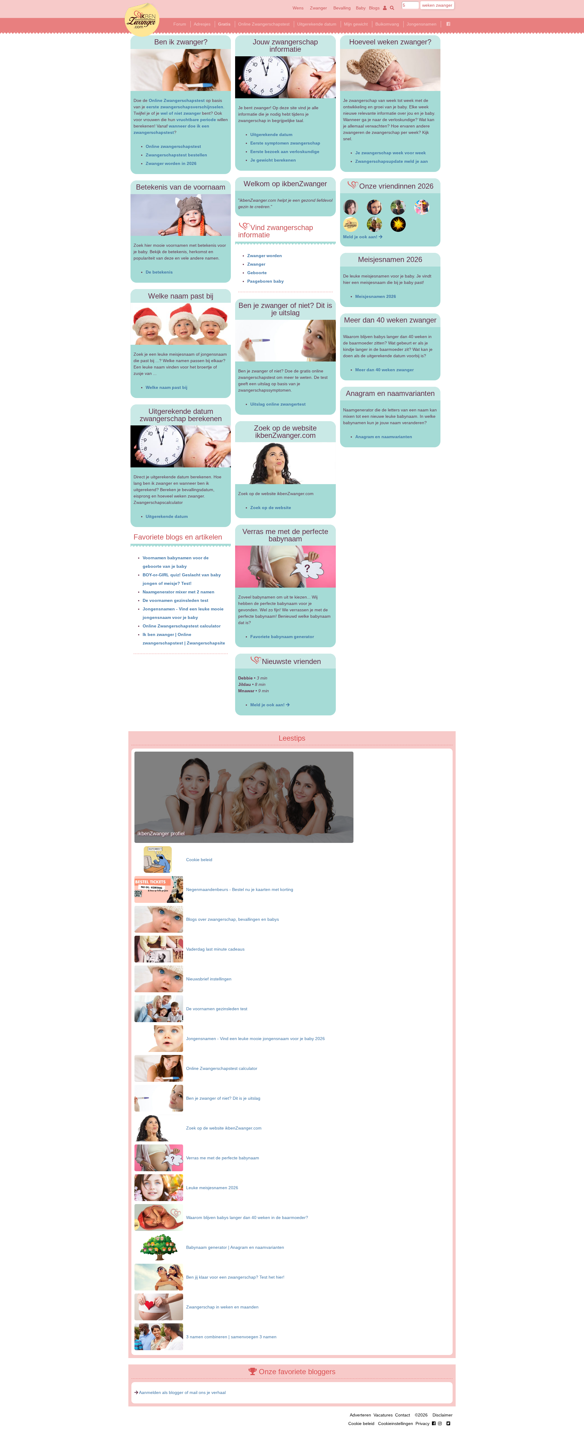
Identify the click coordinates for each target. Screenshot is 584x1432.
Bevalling (342, 7)
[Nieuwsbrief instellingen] (159, 978)
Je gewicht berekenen (273, 160)
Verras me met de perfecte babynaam (222, 1157)
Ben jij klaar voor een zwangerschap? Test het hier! (235, 1277)
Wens (298, 7)
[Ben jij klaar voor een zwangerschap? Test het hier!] (159, 1276)
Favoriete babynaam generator (282, 636)
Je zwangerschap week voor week (390, 152)
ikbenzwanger (142, 20)
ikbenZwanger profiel (161, 833)
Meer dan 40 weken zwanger (384, 369)
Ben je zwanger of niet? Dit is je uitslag (223, 1098)
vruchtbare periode (196, 119)
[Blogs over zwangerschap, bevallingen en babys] (159, 919)
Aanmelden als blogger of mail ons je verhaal (182, 1392)
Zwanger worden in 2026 (171, 163)
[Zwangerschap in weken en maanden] (159, 1306)
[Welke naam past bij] (180, 324)
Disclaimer (443, 1415)
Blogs (374, 7)
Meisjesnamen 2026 (375, 296)
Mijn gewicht (356, 24)
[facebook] (438, 1423)
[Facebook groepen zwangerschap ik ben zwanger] (448, 24)
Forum (179, 24)
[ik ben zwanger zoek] (391, 7)
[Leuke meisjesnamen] (159, 1187)
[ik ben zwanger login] (384, 7)
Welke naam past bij (166, 387)
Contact (402, 1415)
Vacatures (383, 1415)
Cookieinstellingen (395, 1423)
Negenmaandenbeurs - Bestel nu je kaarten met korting (239, 889)
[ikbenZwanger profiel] (243, 841)
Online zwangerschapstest (173, 146)
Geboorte (257, 272)
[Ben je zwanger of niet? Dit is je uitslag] (285, 341)
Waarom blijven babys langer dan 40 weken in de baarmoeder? (247, 1217)
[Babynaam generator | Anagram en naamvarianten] (159, 1247)
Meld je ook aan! (268, 704)
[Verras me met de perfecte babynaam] (285, 567)
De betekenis (159, 272)
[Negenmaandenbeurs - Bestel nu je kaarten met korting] (159, 889)
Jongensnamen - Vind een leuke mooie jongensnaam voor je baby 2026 (255, 1038)
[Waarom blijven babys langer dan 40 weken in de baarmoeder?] (159, 1217)
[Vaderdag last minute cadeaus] (159, 948)
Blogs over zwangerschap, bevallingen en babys (232, 919)
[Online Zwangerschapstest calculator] (159, 1068)
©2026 (421, 1415)
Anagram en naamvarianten (383, 436)
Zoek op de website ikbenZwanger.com (224, 1128)
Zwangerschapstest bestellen (176, 154)
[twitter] (448, 1423)
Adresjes (202, 24)
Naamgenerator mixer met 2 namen (178, 591)
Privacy (422, 1423)
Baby (361, 7)
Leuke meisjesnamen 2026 (212, 1187)
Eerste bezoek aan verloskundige (284, 151)
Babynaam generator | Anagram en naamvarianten (235, 1247)
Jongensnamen (421, 24)
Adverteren (360, 1415)
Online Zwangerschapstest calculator (182, 625)
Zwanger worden (264, 255)
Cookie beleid (199, 859)
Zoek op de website (270, 507)
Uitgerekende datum (316, 24)
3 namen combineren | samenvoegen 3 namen (231, 1336)
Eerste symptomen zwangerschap (285, 143)
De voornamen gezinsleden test (175, 600)
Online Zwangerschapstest (264, 24)
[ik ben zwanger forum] (350, 213)
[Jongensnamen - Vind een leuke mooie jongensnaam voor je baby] (159, 1038)
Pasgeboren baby (265, 281)
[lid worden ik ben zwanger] (379, 236)
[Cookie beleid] (159, 859)
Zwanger (318, 7)
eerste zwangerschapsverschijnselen (184, 106)
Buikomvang (387, 24)
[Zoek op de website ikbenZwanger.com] (285, 463)
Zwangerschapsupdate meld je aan (391, 161)
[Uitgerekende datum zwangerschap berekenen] (180, 446)
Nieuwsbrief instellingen (208, 978)
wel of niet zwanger (181, 113)
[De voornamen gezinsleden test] (159, 1008)
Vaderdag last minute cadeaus (215, 949)
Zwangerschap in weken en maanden (222, 1307)
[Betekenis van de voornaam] (180, 215)
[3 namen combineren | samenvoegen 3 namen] (159, 1336)
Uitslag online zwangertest (278, 404)
